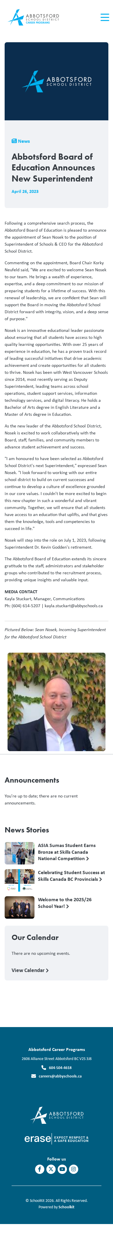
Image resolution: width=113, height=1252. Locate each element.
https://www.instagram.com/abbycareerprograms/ (73, 1169)
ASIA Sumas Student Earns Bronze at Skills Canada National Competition (67, 851)
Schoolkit (66, 1206)
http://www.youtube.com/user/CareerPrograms (62, 1169)
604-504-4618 (60, 1067)
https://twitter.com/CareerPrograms (51, 1169)
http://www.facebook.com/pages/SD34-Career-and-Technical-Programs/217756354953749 (39, 1169)
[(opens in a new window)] (56, 1115)
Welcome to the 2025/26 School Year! (65, 903)
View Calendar (29, 970)
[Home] (37, 18)
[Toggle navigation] (104, 17)
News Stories (27, 830)
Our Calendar (35, 937)
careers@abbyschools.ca (60, 1076)
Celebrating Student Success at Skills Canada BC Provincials (71, 876)
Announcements (32, 780)
